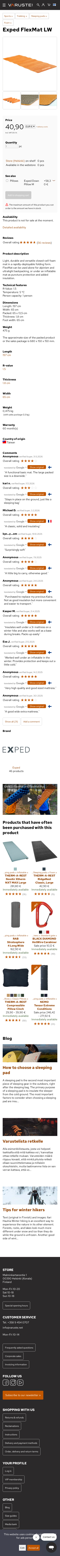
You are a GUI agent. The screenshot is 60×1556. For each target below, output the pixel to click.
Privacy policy (12, 1487)
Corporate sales (13, 1356)
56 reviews (44, 242)
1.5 (4, 369)
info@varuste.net (13, 1327)
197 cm (7, 355)
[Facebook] (6, 1383)
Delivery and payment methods (21, 1443)
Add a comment (31, 721)
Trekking (22, 15)
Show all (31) (11, 721)
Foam (8, 22)
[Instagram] (13, 1383)
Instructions (11, 1434)
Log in (8, 1470)
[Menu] (4, 5)
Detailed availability (14, 227)
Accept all (33, 1547)
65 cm (6, 397)
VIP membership (13, 1479)
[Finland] (55, 5)
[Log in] (43, 5)
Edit (22, 1547)
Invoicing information (16, 1364)
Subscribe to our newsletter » (23, 1395)
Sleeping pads (39, 15)
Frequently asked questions (19, 1347)
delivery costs (42, 127)
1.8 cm (6, 383)
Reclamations (12, 1426)
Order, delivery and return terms (21, 1451)
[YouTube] (20, 1383)
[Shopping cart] (49, 5)
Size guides (11, 1515)
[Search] (38, 5)
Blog (7, 1507)
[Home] (21, 5)
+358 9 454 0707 (18, 1322)
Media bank (11, 1524)
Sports (8, 15)
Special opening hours (16, 1305)
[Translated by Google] (14, 467)
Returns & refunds (14, 1417)
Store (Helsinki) (15, 161)
